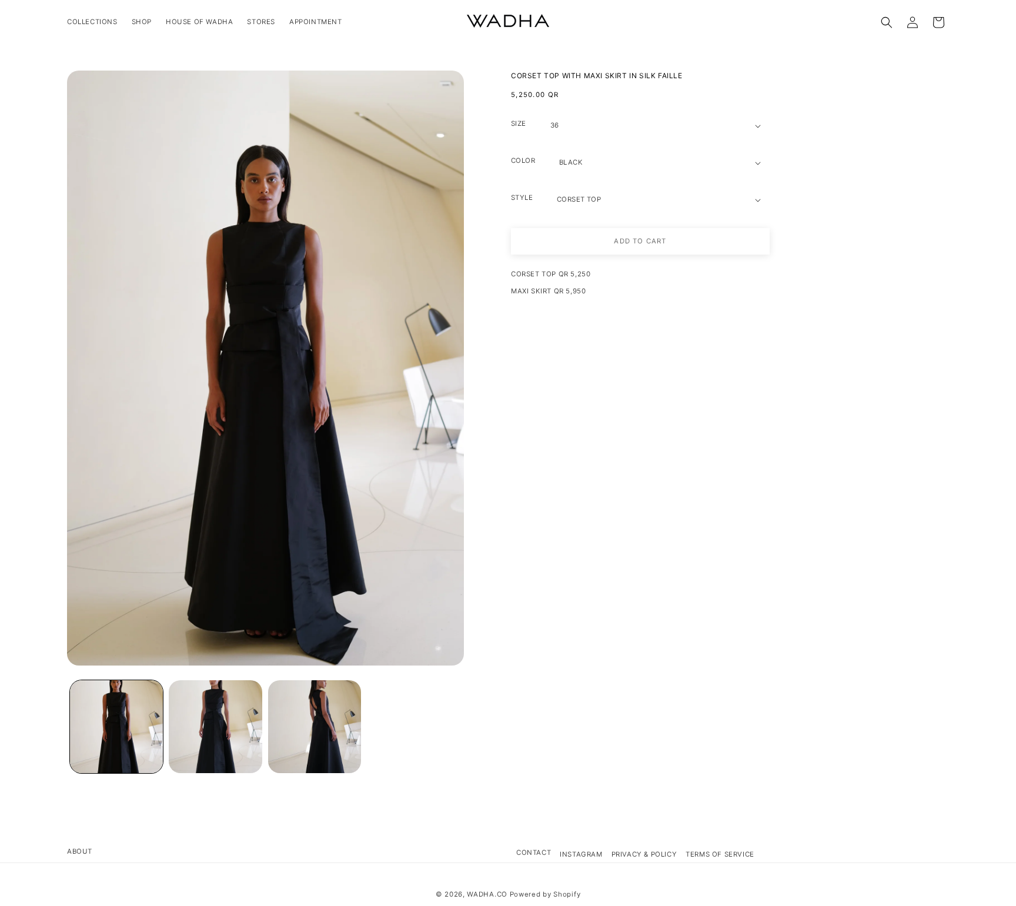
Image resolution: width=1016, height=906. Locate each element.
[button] (887, 22)
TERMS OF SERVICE (720, 854)
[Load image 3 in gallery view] (314, 726)
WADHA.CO (487, 894)
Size (518, 123)
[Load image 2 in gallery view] (215, 726)
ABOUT (79, 851)
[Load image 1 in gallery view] (116, 726)
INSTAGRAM (581, 854)
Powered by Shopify (545, 894)
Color (523, 160)
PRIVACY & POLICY (644, 854)
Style (522, 197)
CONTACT (533, 852)
